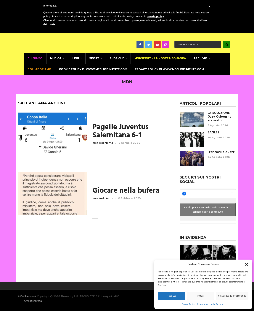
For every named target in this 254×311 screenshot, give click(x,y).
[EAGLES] (192, 139)
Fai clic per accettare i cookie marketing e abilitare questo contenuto (207, 210)
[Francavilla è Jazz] (192, 158)
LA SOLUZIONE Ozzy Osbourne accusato (219, 116)
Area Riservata (33, 301)
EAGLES (213, 133)
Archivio (200, 58)
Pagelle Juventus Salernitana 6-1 (120, 131)
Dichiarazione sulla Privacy (210, 304)
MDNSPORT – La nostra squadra (160, 58)
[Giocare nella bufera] (52, 193)
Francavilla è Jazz (221, 152)
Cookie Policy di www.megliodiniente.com (93, 69)
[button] (246, 264)
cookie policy (155, 16)
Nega (200, 296)
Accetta (171, 296)
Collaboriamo (39, 69)
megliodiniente (102, 142)
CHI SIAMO (35, 58)
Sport (94, 58)
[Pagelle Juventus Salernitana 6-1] (52, 134)
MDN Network (27, 296)
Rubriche (117, 58)
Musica (55, 58)
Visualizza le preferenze (232, 296)
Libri (75, 58)
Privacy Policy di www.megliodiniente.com (169, 69)
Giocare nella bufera (125, 191)
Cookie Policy (188, 304)
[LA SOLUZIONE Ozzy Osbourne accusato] (192, 119)
